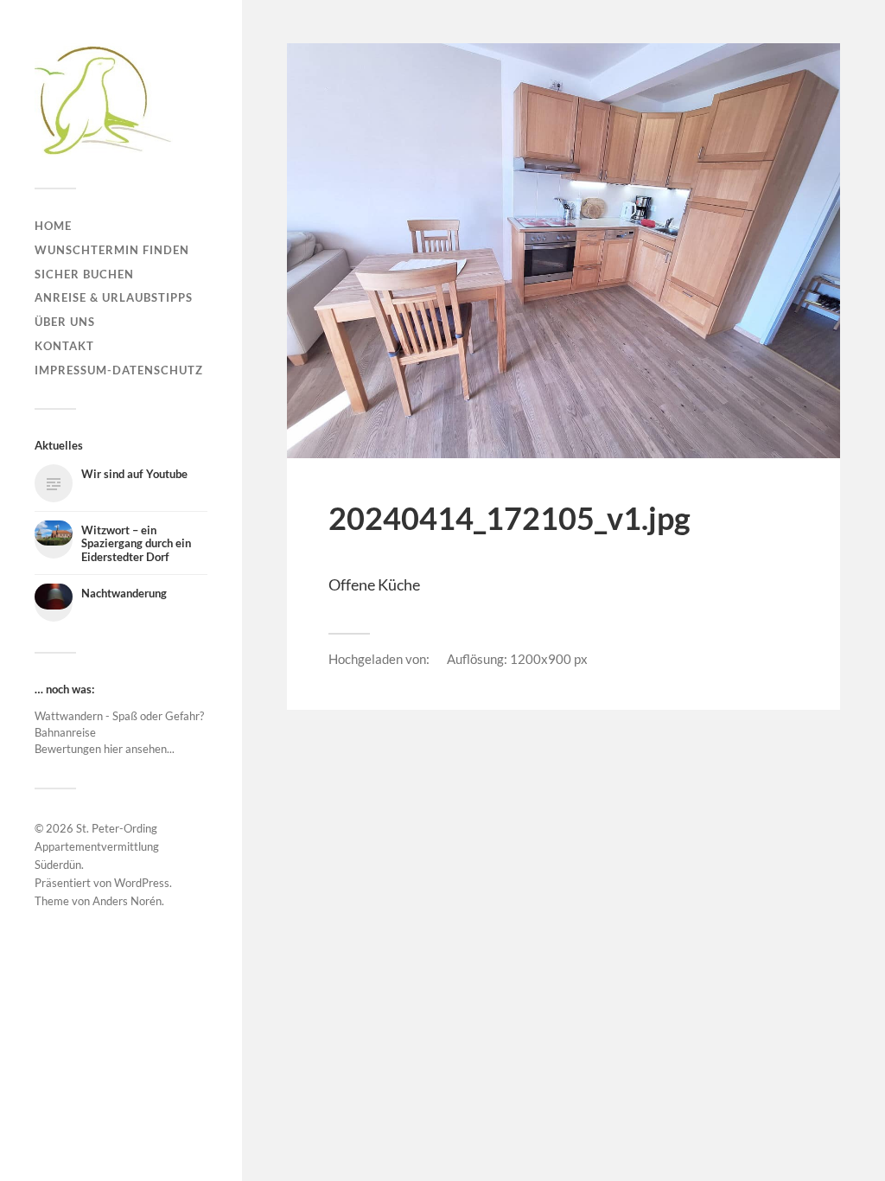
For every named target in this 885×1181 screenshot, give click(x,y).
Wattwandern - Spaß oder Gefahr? (119, 716)
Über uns (65, 322)
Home (53, 226)
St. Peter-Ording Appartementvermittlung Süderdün (97, 846)
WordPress (141, 883)
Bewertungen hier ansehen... (105, 749)
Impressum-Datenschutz (119, 370)
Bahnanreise (65, 732)
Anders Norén (127, 901)
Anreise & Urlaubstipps (114, 297)
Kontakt (64, 346)
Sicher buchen (84, 274)
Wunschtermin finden (112, 250)
